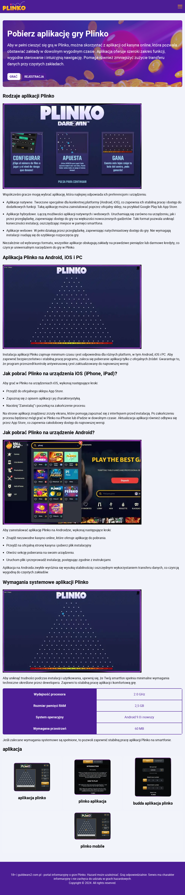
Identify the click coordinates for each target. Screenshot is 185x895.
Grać (14, 77)
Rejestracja (34, 77)
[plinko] (14, 6)
